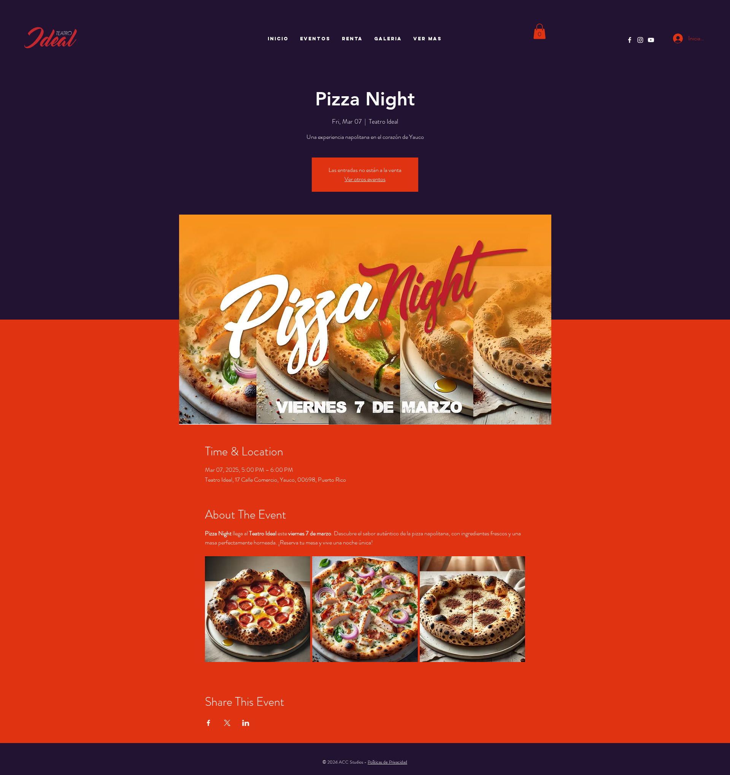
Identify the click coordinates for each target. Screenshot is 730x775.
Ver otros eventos (365, 179)
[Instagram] (640, 40)
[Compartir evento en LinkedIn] (245, 723)
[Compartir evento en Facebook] (208, 723)
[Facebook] (629, 40)
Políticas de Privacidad (387, 762)
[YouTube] (651, 40)
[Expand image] (258, 609)
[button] (539, 31)
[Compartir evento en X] (227, 723)
